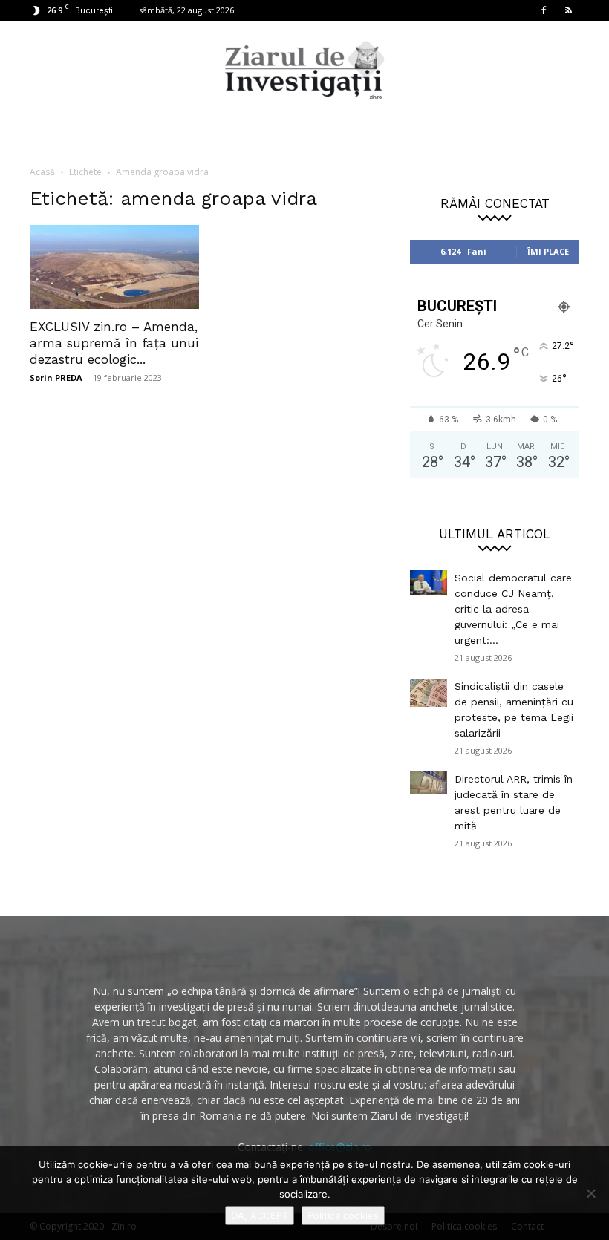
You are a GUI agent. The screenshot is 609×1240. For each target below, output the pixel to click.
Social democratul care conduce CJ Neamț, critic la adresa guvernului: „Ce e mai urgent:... (513, 609)
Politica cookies (343, 1215)
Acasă (42, 172)
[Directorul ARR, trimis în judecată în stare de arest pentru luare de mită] (428, 782)
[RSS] (568, 10)
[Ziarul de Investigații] (304, 69)
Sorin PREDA (56, 377)
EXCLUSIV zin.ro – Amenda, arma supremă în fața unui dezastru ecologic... (114, 343)
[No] (590, 1193)
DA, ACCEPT (259, 1215)
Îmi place (548, 251)
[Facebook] (544, 10)
